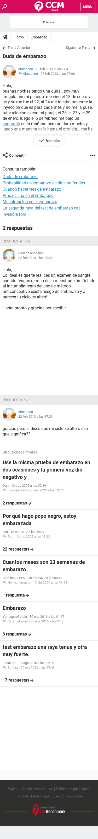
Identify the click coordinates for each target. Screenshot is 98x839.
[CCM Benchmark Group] (49, 810)
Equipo (13, 789)
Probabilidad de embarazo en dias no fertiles (44, 182)
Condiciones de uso (37, 789)
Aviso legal (41, 796)
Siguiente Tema (78, 48)
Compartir (17, 155)
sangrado (11, 123)
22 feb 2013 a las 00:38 (35, 258)
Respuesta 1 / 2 (16, 241)
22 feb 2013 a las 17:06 (58, 74)
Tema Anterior (19, 48)
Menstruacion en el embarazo (30, 201)
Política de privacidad (72, 789)
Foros (19, 37)
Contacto (22, 796)
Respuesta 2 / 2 (16, 400)
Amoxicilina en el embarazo (28, 195)
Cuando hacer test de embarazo (32, 189)
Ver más (52, 141)
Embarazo (39, 37)
